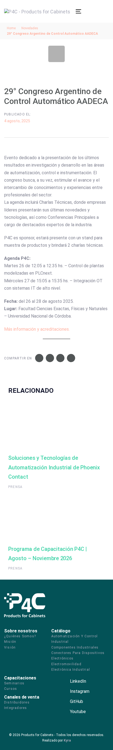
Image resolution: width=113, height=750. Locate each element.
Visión (10, 647)
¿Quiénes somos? (20, 636)
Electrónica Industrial (70, 669)
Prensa (15, 487)
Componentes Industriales (75, 647)
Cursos (10, 689)
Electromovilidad (66, 664)
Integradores (15, 708)
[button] (85, 11)
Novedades (29, 28)
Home (11, 28)
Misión (10, 642)
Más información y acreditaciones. (37, 329)
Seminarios (14, 683)
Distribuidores (17, 702)
